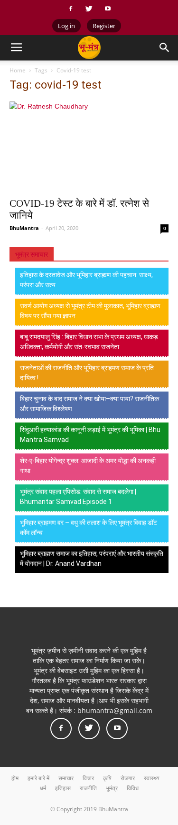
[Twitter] (89, 8)
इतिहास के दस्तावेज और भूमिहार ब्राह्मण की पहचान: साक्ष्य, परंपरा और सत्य (86, 280)
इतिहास (63, 788)
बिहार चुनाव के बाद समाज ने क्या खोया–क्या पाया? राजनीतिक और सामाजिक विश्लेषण (89, 403)
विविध (133, 788)
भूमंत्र (112, 788)
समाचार (66, 778)
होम (15, 778)
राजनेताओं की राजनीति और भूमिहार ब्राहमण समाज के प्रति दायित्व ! (87, 373)
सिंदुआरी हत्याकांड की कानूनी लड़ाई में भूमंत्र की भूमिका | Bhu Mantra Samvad (90, 434)
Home (17, 70)
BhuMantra (24, 227)
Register (104, 25)
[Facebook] (71, 8)
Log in (66, 25)
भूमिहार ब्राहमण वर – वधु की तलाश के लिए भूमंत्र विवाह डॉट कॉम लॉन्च (88, 527)
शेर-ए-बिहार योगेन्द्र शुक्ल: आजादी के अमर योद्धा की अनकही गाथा (88, 465)
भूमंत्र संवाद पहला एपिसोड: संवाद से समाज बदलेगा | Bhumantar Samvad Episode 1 (78, 496)
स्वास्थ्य (151, 778)
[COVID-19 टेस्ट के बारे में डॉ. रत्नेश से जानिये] (89, 146)
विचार (88, 778)
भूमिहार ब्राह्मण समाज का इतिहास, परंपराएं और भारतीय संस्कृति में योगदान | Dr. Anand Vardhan (91, 558)
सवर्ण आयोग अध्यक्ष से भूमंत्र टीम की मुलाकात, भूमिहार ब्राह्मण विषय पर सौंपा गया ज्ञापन (90, 311)
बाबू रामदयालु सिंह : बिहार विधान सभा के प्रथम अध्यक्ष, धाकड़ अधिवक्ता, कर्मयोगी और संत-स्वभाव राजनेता (89, 342)
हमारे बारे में (38, 778)
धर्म (43, 788)
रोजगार (128, 778)
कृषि (107, 778)
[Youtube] (108, 8)
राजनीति (88, 788)
